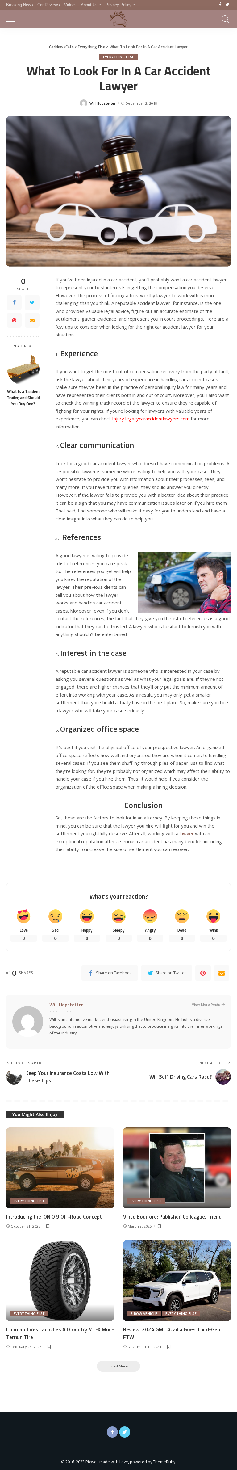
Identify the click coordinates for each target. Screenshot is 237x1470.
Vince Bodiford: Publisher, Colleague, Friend (172, 1217)
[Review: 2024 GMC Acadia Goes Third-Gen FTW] (177, 1280)
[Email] (32, 320)
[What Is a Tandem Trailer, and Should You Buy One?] (23, 369)
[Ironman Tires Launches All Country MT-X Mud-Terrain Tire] (60, 1280)
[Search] (224, 19)
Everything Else (118, 56)
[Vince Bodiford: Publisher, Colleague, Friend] (177, 1167)
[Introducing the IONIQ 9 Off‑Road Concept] (60, 1167)
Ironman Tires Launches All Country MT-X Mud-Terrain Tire (60, 1333)
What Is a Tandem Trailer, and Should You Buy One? (23, 397)
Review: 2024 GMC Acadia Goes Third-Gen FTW (171, 1333)
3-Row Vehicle (144, 1313)
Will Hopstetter (102, 103)
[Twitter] (227, 5)
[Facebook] (220, 5)
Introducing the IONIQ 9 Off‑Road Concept (54, 1217)
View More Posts (206, 1004)
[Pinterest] (14, 320)
